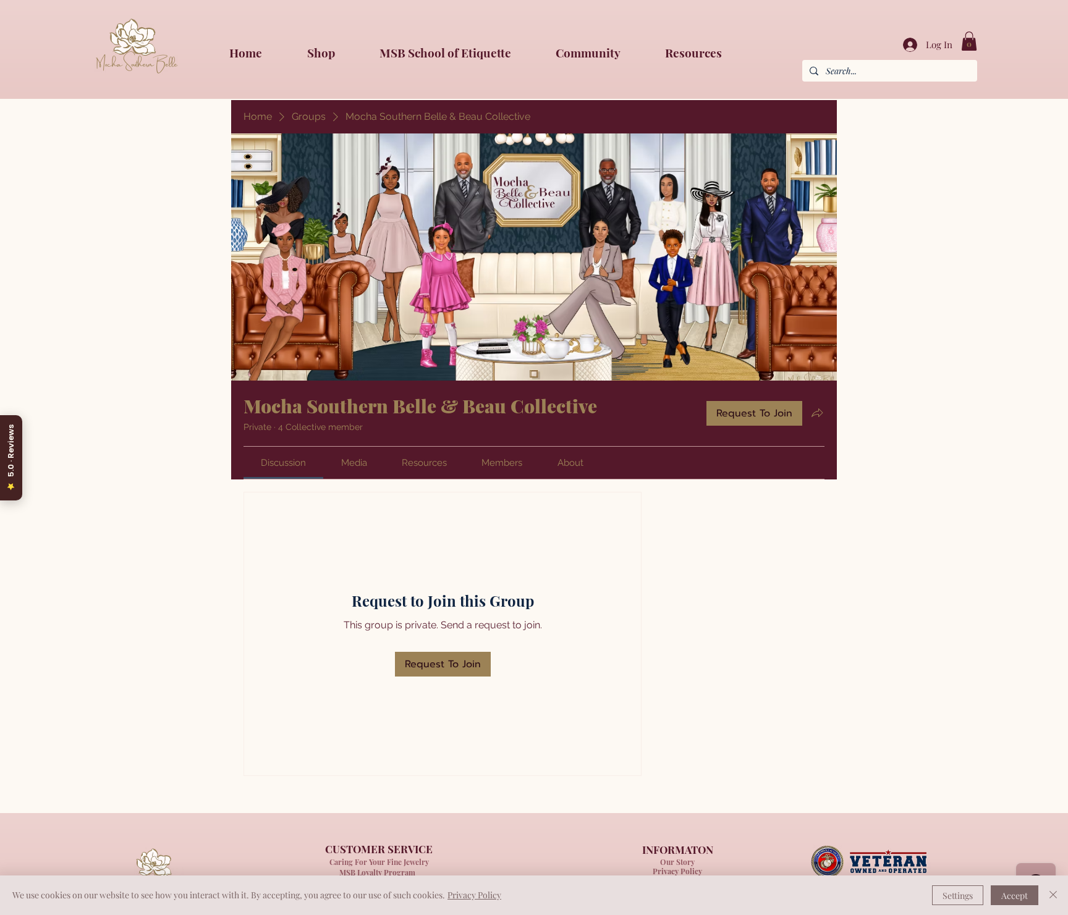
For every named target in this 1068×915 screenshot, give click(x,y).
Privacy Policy (474, 895)
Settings (958, 895)
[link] (969, 41)
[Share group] (817, 412)
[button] (601, 52)
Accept (1014, 895)
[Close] (1053, 895)
